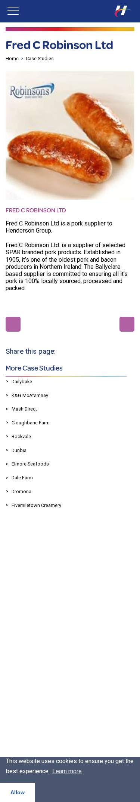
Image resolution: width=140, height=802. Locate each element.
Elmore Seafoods (30, 464)
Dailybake (22, 381)
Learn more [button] (67, 771)
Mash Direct (24, 409)
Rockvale (21, 436)
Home (12, 58)
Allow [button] (17, 792)
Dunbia (19, 450)
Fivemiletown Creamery (36, 505)
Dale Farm (22, 477)
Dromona (21, 491)
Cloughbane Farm (31, 422)
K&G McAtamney (30, 395)
